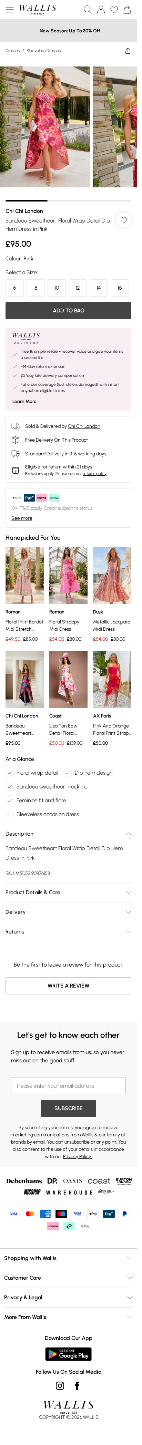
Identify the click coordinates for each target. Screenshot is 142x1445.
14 (99, 288)
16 (120, 288)
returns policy (94, 473)
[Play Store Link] (68, 1354)
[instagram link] (60, 1386)
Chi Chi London (24, 211)
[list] (68, 130)
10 (56, 288)
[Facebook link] (77, 1386)
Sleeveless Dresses (44, 50)
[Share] (128, 50)
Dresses (13, 50)
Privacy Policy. (77, 1156)
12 (77, 288)
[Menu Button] (10, 10)
